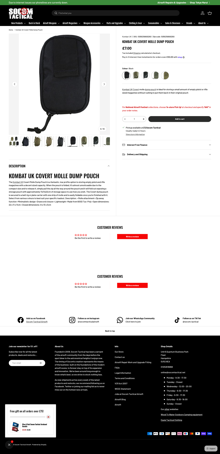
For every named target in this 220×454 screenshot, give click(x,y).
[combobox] (116, 13)
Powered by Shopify (39, 445)
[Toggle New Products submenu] (24, 23)
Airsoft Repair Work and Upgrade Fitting (133, 362)
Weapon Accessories (92, 23)
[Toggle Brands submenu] (194, 23)
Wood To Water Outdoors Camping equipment (181, 414)
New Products (17, 23)
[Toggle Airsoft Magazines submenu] (79, 23)
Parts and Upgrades (115, 23)
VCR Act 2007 (121, 383)
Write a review (132, 236)
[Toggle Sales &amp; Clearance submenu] (182, 23)
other (166, 409)
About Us (202, 23)
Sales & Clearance (172, 23)
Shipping (136, 53)
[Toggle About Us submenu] (207, 23)
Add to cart (179, 119)
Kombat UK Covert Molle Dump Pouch (29, 30)
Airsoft (118, 404)
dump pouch (150, 89)
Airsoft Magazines (70, 23)
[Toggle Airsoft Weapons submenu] (58, 23)
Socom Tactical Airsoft (36, 321)
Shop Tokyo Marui (199, 2)
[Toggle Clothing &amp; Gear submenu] (144, 23)
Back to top (110, 331)
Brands (189, 23)
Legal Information (123, 373)
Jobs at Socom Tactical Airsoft (129, 394)
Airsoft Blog (120, 399)
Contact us (120, 357)
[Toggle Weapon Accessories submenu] (102, 23)
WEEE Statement (123, 388)
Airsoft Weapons (50, 23)
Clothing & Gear (135, 23)
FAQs (117, 367)
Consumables (153, 23)
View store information (135, 134)
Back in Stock (34, 23)
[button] (209, 13)
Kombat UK (127, 36)
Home (11, 30)
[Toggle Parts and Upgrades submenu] (124, 23)
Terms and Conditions (125, 378)
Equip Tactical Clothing (171, 420)
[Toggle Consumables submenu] (161, 23)
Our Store (119, 351)
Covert (136, 89)
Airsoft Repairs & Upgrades (171, 2)
